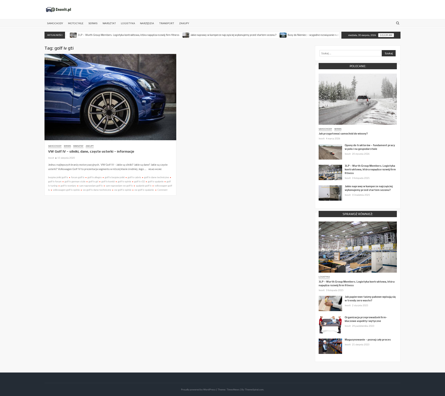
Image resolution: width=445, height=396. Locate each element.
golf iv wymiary (68, 185)
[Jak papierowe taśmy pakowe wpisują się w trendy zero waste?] (330, 303)
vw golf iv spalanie (144, 189)
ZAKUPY (184, 23)
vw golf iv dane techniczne (97, 189)
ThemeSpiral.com (254, 389)
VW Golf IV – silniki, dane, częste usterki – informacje (91, 151)
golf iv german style (75, 181)
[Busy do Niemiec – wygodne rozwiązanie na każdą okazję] (268, 34)
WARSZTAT (109, 23)
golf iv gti (93, 181)
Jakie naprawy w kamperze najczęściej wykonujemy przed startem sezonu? (219, 34)
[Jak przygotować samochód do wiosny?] (358, 98)
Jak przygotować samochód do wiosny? (343, 133)
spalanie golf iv (144, 185)
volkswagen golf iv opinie (66, 189)
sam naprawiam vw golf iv (119, 185)
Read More (155, 169)
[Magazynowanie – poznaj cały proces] (330, 345)
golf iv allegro (94, 177)
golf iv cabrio (134, 177)
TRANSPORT (166, 23)
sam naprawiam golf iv (91, 185)
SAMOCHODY (55, 23)
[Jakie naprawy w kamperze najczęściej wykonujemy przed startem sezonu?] (171, 34)
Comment (162, 189)
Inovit (51, 157)
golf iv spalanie (156, 181)
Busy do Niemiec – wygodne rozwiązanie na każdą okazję (305, 34)
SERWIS (93, 23)
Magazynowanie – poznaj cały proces (368, 339)
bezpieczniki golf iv (58, 177)
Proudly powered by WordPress (198, 389)
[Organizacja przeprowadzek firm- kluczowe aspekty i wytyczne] (330, 324)
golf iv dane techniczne (156, 177)
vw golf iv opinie (122, 189)
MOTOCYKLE (75, 23)
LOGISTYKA (128, 23)
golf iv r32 (139, 181)
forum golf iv (77, 177)
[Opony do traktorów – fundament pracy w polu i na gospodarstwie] (330, 151)
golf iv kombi (108, 181)
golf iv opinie (124, 181)
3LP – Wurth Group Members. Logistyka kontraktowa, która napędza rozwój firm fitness (113, 34)
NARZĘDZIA (147, 23)
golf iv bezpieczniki (115, 177)
